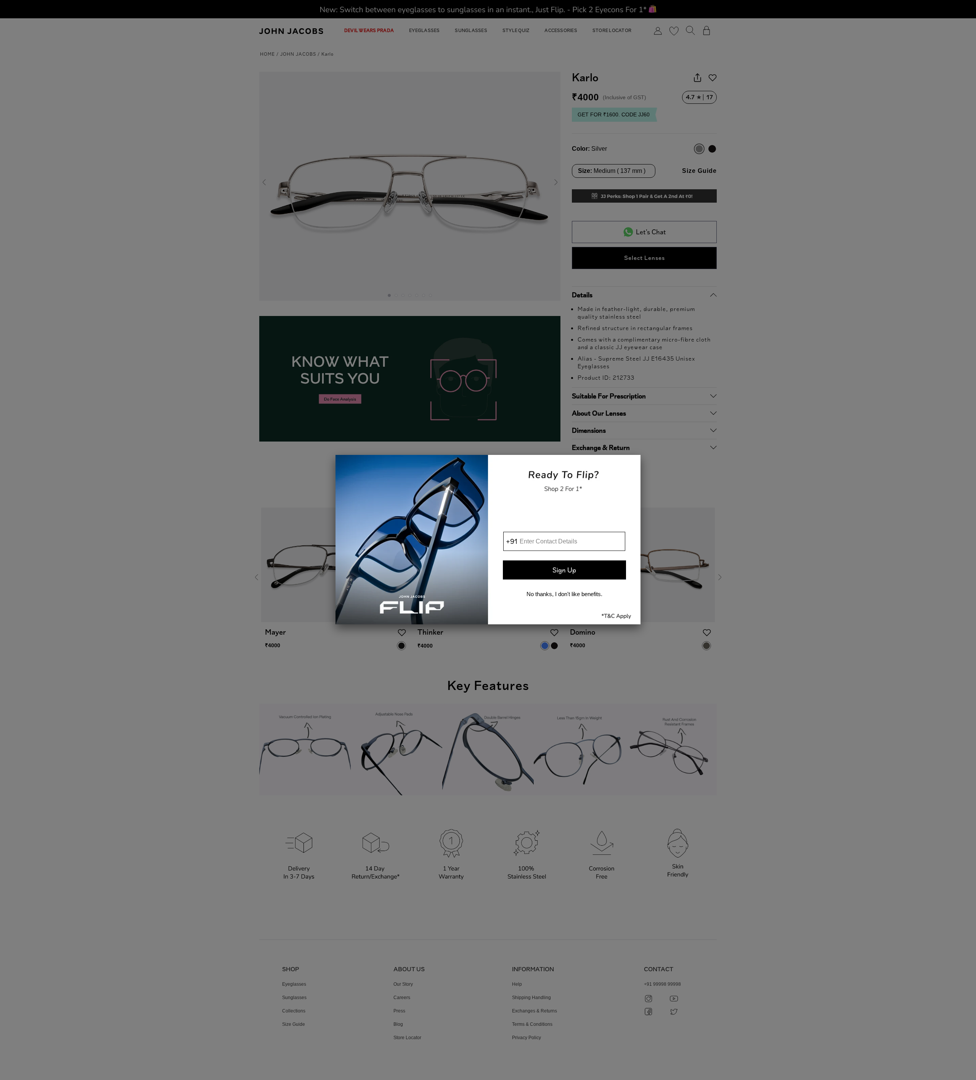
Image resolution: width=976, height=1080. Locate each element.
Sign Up (564, 569)
